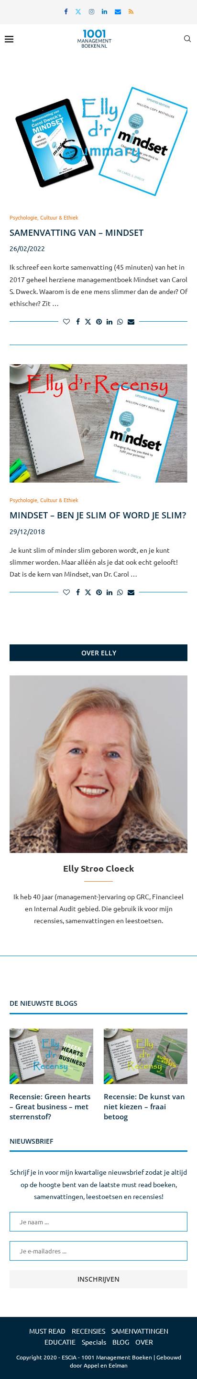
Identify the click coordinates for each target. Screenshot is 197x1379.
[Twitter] (78, 11)
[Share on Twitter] (88, 321)
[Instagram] (91, 11)
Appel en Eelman (106, 1365)
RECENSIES (88, 1330)
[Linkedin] (104, 11)
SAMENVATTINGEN (139, 1330)
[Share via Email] (131, 321)
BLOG (120, 1341)
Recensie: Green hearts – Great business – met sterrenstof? (50, 1106)
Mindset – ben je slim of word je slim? (98, 515)
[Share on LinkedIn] (109, 321)
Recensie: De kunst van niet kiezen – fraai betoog (144, 1106)
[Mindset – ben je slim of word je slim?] (98, 423)
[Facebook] (65, 11)
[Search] (187, 39)
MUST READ (47, 1330)
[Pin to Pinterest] (99, 321)
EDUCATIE (60, 1341)
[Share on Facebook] (78, 321)
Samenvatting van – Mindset (76, 232)
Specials (94, 1341)
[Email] (118, 11)
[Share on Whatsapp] (120, 321)
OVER (144, 1341)
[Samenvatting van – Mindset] (98, 141)
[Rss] (131, 11)
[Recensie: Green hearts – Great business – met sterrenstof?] (51, 1056)
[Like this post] (66, 321)
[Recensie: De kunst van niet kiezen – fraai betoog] (145, 1056)
